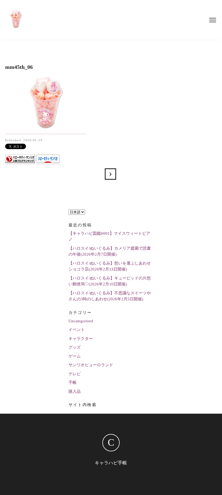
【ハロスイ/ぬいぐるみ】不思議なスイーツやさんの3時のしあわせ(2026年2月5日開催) (109, 296)
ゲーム (74, 356)
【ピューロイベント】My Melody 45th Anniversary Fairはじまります (110, 174)
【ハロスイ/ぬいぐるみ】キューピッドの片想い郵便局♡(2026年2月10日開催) (109, 281)
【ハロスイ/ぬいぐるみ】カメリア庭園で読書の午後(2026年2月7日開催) (109, 251)
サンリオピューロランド (90, 365)
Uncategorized (80, 321)
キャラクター (80, 338)
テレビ (74, 374)
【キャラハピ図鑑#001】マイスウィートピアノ (109, 236)
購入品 (74, 391)
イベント (76, 329)
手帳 (72, 382)
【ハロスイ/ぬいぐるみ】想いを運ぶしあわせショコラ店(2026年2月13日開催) (109, 266)
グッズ (74, 347)
